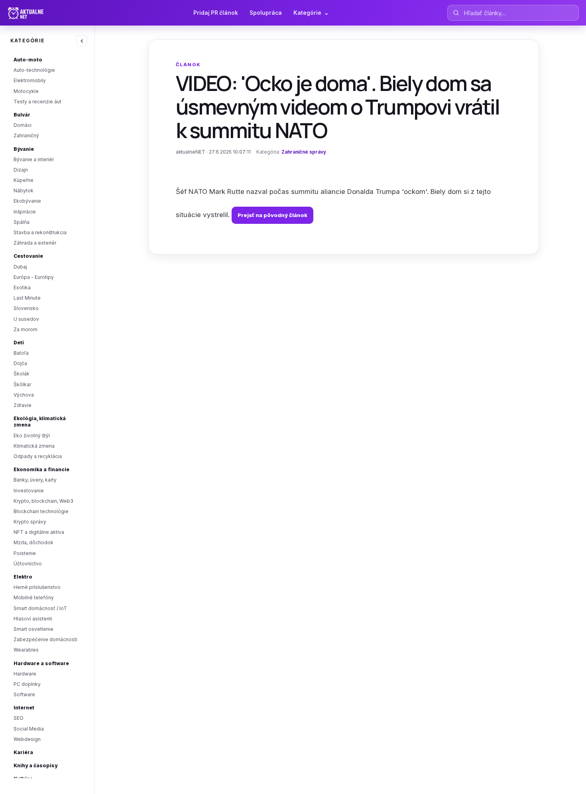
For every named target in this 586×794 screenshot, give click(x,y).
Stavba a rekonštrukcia (40, 232)
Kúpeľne (23, 180)
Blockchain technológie (41, 511)
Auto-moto (28, 60)
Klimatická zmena (34, 446)
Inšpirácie (25, 212)
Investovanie (29, 491)
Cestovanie (28, 256)
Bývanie (24, 149)
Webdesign (27, 739)
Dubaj (20, 267)
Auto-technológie (34, 70)
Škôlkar (22, 384)
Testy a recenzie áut (37, 102)
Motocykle (26, 91)
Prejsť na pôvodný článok (272, 215)
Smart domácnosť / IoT (40, 608)
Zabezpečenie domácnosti (45, 639)
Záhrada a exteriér (35, 243)
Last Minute (27, 298)
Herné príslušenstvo (37, 587)
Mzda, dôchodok (33, 542)
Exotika (22, 287)
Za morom (25, 329)
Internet (24, 708)
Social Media (29, 729)
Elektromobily (30, 80)
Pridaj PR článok (215, 13)
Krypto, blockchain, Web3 (43, 501)
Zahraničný (26, 135)
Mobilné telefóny (34, 597)
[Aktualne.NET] (41, 13)
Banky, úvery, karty (35, 480)
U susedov (26, 319)
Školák (21, 374)
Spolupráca (266, 13)
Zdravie (22, 405)
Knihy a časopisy (35, 765)
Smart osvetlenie (33, 629)
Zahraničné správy (303, 152)
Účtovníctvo (28, 564)
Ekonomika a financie (41, 469)
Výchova (24, 395)
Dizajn (21, 170)
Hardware (25, 674)
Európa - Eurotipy (34, 277)
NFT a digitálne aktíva (39, 532)
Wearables (26, 650)
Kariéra (23, 752)
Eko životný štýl (32, 435)
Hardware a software (41, 663)
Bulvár (22, 115)
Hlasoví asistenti (33, 619)
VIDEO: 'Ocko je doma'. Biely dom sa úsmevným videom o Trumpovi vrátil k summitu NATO (337, 106)
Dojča (20, 363)
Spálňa (21, 222)
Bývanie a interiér (34, 159)
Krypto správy (30, 522)
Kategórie (311, 13)
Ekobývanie (27, 201)
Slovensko (26, 308)
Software (24, 694)
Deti (19, 343)
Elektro (23, 577)
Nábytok (23, 191)
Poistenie (25, 553)
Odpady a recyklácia (38, 456)
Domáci (22, 125)
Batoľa (21, 353)
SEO (19, 718)
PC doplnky (27, 684)
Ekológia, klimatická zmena (40, 421)
